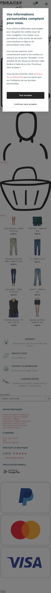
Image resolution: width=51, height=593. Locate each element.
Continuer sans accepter (25, 104)
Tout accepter (25, 95)
